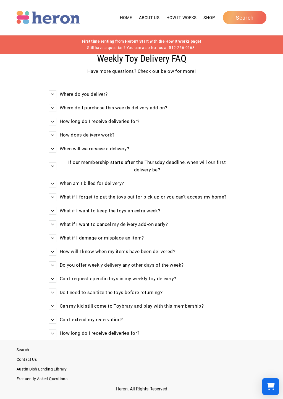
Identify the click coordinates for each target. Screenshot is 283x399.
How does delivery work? (87, 135)
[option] (141, 44)
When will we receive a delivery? (94, 148)
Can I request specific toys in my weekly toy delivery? (118, 278)
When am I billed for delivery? (92, 183)
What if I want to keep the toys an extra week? (110, 210)
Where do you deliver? (84, 94)
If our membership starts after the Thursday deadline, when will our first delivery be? (147, 166)
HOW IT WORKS (181, 17)
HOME (126, 17)
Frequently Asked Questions (42, 379)
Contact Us (27, 359)
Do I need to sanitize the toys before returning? (111, 292)
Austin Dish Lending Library (42, 369)
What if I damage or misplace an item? (102, 238)
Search (23, 349)
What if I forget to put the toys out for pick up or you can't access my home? (143, 197)
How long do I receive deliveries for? (100, 121)
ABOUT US (149, 17)
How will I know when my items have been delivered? (117, 251)
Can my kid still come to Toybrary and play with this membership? (132, 306)
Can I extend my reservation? (91, 319)
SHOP (209, 17)
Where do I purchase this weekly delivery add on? (113, 107)
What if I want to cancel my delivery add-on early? (114, 224)
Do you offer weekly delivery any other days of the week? (122, 265)
